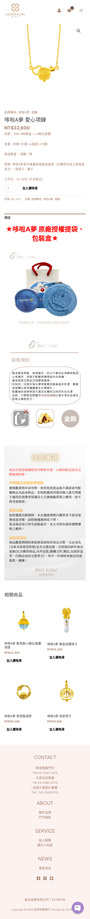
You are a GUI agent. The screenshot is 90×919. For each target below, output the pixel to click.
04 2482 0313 (48, 782)
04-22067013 (49, 792)
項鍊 (34, 112)
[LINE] (52, 878)
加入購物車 (30, 188)
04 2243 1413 (47, 773)
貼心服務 (45, 840)
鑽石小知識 (45, 845)
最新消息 (45, 868)
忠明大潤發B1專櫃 (45, 787)
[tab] (45, 217)
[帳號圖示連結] (59, 10)
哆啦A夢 (23, 112)
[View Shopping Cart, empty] (69, 10)
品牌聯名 (10, 112)
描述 (7, 217)
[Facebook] (38, 878)
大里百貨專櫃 (45, 778)
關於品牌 (45, 812)
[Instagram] (45, 878)
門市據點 (45, 817)
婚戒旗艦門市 (45, 768)
